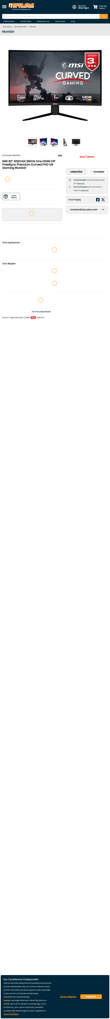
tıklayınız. (81, 183)
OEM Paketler (9, 21)
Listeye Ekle (76, 171)
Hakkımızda (60, 21)
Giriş (33, 317)
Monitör (33, 26)
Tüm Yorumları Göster (41, 311)
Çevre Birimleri (20, 26)
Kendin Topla (25, 21)
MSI (60, 155)
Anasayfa (7, 26)
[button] (4, 6)
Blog (73, 21)
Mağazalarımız (43, 21)
